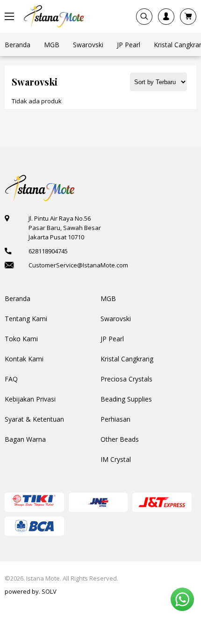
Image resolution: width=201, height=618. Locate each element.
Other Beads (119, 439)
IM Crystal (115, 459)
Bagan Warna (25, 439)
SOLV (49, 591)
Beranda (17, 298)
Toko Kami (21, 338)
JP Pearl (112, 338)
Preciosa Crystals (126, 378)
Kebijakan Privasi (30, 399)
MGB (108, 298)
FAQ (11, 378)
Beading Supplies (126, 399)
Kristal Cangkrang (126, 358)
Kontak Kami (24, 358)
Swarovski (115, 318)
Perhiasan (115, 419)
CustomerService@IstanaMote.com (78, 265)
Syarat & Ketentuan (34, 419)
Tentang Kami (26, 318)
